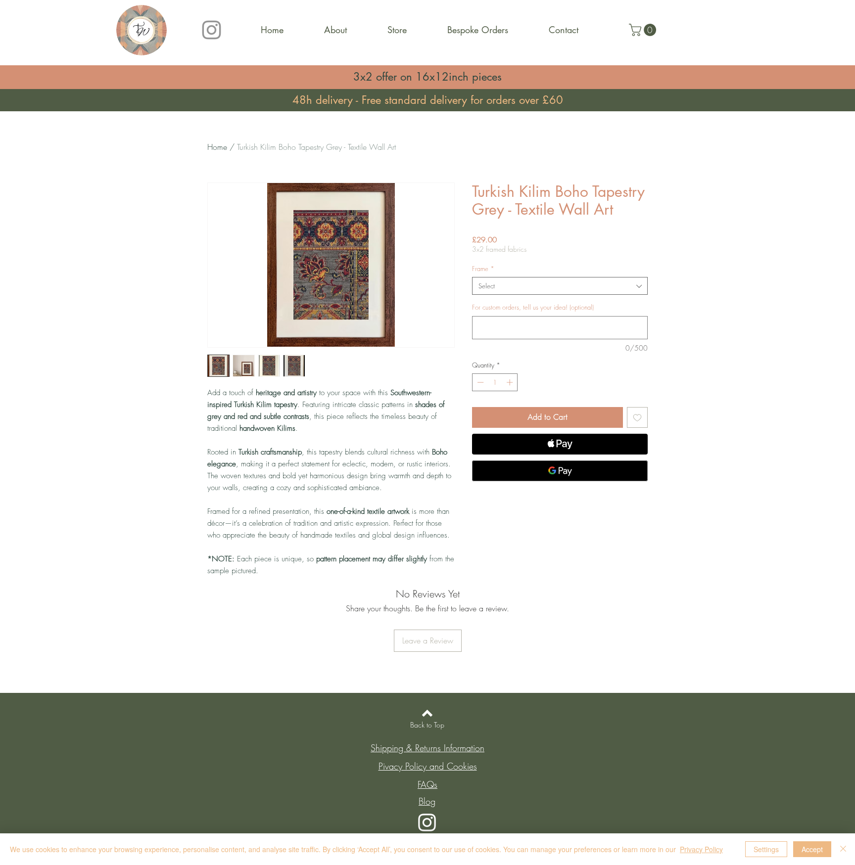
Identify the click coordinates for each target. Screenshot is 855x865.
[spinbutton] (495, 382)
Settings (766, 849)
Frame (483, 268)
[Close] (843, 849)
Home (217, 146)
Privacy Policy (701, 849)
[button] (644, 30)
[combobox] (560, 286)
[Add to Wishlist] (637, 417)
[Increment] (511, 382)
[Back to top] (427, 713)
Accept (812, 849)
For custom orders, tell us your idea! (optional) (533, 307)
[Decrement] (479, 382)
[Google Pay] (560, 470)
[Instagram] (211, 30)
